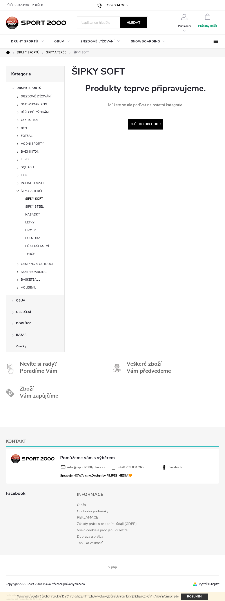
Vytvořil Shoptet (209, 584)
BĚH (24, 128)
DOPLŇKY (23, 323)
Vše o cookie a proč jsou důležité (102, 530)
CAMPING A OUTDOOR (37, 264)
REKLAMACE (87, 517)
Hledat (133, 22)
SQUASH (27, 167)
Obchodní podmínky (92, 511)
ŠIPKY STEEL (34, 207)
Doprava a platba (90, 536)
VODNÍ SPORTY (32, 144)
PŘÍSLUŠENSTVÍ (37, 246)
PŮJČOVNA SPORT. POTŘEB (24, 5)
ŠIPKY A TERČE (32, 191)
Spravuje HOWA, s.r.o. (76, 475)
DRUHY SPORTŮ (28, 88)
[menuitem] (27, 41)
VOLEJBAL (28, 287)
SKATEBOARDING (34, 272)
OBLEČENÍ (23, 312)
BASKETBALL (30, 280)
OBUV (20, 300)
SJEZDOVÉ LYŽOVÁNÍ (36, 96)
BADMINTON (30, 152)
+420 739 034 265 (130, 467)
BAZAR (21, 335)
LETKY (29, 222)
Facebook (175, 467)
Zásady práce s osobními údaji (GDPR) (107, 523)
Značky (21, 346)
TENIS (25, 159)
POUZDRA (32, 238)
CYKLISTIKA (29, 120)
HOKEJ (26, 175)
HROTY (30, 230)
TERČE (30, 254)
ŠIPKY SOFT (34, 199)
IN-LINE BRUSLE (33, 183)
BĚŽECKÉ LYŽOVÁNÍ (35, 112)
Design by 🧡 (112, 475)
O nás (81, 504)
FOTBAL (27, 136)
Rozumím (194, 596)
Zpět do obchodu (146, 124)
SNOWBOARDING (34, 104)
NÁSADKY (32, 214)
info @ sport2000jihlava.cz (86, 467)
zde (176, 597)
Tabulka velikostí (90, 543)
